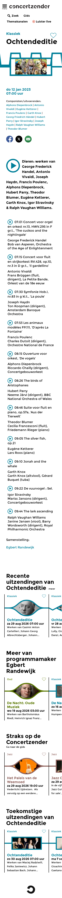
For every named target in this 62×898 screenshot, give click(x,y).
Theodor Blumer (17, 128)
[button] (13, 166)
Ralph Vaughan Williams (30, 124)
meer (52, 588)
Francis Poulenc (15, 113)
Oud (9, 679)
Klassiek (13, 34)
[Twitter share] (18, 140)
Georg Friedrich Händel (20, 116)
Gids (27, 15)
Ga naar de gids (15, 746)
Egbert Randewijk (20, 547)
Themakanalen (17, 21)
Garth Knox (34, 113)
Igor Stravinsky (24, 120)
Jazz (10, 754)
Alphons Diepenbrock (19, 105)
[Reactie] (28, 140)
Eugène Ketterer (26, 109)
